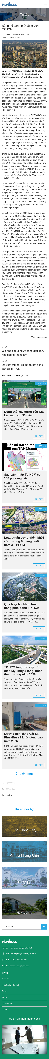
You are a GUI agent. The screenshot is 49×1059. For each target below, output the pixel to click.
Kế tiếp (22, 365)
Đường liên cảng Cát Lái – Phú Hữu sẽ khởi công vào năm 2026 (23, 737)
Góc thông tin (7, 1003)
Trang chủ (5, 979)
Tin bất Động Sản (8, 789)
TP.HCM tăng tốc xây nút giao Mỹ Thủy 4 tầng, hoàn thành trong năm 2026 (23, 670)
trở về (23, 351)
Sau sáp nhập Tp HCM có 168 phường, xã (22, 476)
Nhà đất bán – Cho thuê (10, 985)
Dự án (4, 991)
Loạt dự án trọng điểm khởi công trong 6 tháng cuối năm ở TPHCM (24, 541)
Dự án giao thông (8, 783)
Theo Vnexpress (39, 337)
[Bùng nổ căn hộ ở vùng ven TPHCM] (24, 54)
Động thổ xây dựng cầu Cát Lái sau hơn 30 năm (24, 413)
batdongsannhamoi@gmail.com (17, 966)
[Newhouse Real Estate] (8, 4)
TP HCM (42, 311)
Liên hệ (4, 1010)
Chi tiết (39, 436)
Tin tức (4, 997)
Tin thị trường (14, 37)
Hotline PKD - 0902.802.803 (16, 960)
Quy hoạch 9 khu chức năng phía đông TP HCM (21, 606)
